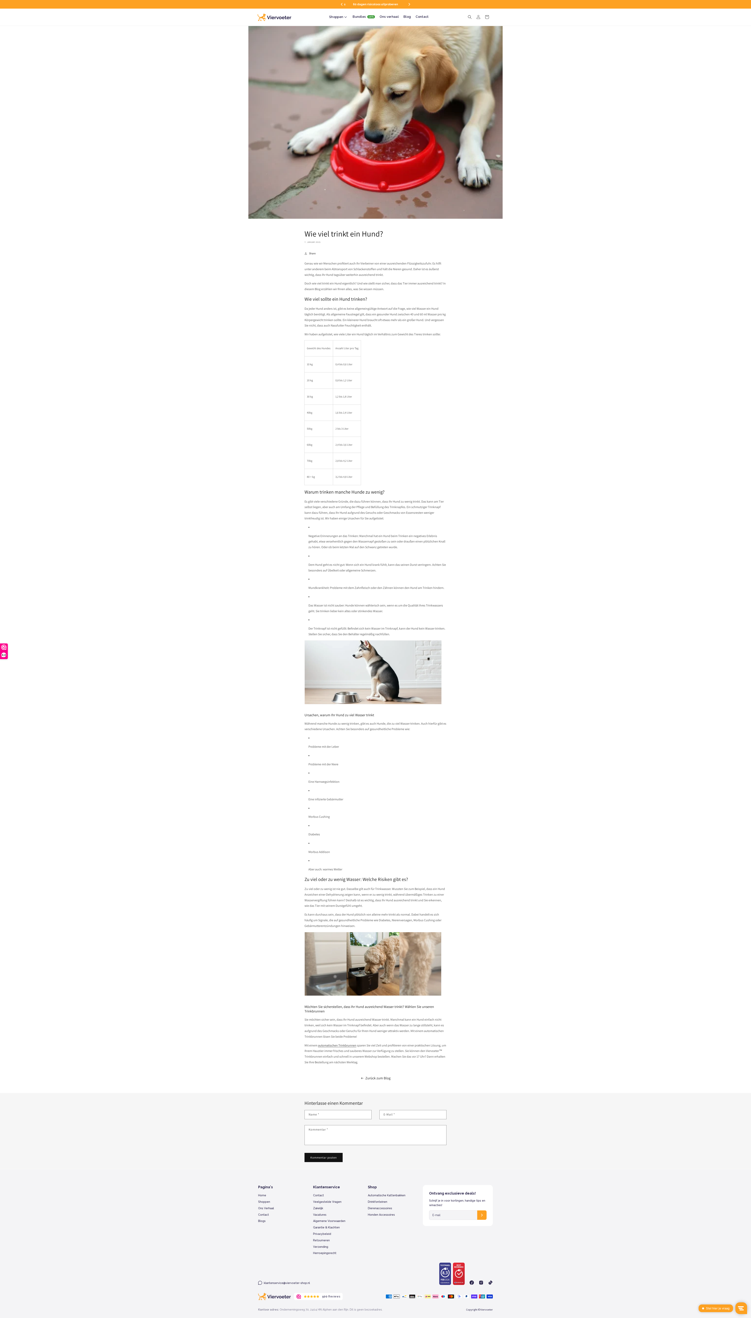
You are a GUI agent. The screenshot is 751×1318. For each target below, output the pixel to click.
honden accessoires (381, 1214)
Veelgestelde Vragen (327, 1201)
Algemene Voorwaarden (329, 1221)
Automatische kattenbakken (386, 1195)
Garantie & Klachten (326, 1227)
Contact (263, 1214)
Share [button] (312, 253)
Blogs (262, 1221)
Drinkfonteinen (377, 1201)
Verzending (320, 1246)
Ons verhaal (266, 1208)
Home (262, 1195)
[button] (341, 4)
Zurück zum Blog (378, 1078)
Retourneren (321, 1240)
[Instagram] (481, 1282)
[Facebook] (471, 1282)
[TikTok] (490, 1282)
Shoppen (264, 1201)
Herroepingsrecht (324, 1253)
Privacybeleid (322, 1233)
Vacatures (319, 1214)
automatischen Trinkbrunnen (337, 1045)
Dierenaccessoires (380, 1208)
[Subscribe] (482, 1215)
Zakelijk (318, 1208)
